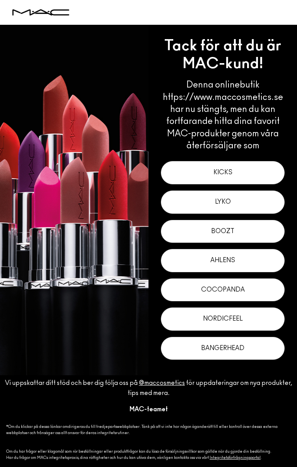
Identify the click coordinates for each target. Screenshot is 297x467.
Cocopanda (223, 290)
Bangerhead (222, 348)
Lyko (223, 202)
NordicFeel (223, 319)
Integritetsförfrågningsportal (235, 458)
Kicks (222, 172)
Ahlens (222, 260)
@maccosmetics (162, 383)
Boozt (222, 231)
